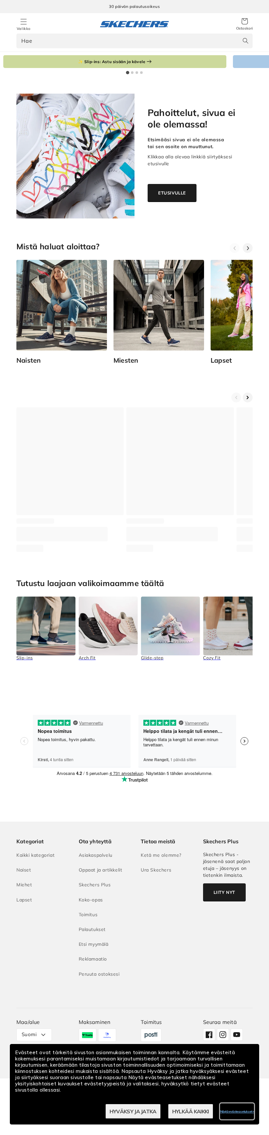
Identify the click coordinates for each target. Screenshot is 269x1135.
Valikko (24, 28)
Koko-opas (91, 900)
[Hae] (245, 41)
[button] (245, 24)
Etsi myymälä (94, 944)
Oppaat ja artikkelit (100, 870)
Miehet (24, 885)
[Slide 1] (127, 72)
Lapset (24, 900)
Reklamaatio (93, 959)
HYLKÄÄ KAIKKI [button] (190, 1111)
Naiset (23, 870)
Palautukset (92, 929)
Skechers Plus (95, 885)
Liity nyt (224, 892)
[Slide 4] (141, 72)
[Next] (248, 248)
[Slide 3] (136, 72)
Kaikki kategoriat (35, 855)
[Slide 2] (132, 72)
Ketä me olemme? (161, 855)
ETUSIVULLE (172, 192)
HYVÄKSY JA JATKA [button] (133, 1111)
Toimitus (88, 915)
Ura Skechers (156, 870)
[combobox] (134, 41)
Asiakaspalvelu (96, 855)
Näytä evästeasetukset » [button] (237, 1111)
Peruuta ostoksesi (99, 974)
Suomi (29, 1034)
